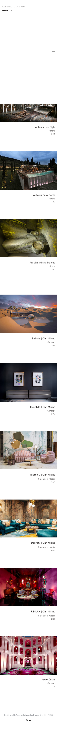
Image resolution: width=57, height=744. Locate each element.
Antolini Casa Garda (44, 195)
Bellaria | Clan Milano (43, 338)
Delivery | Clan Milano (43, 542)
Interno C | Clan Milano (42, 474)
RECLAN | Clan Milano (43, 611)
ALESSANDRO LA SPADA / (14, 9)
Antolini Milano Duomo (42, 262)
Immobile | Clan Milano (42, 407)
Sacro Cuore (48, 679)
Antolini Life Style (45, 127)
